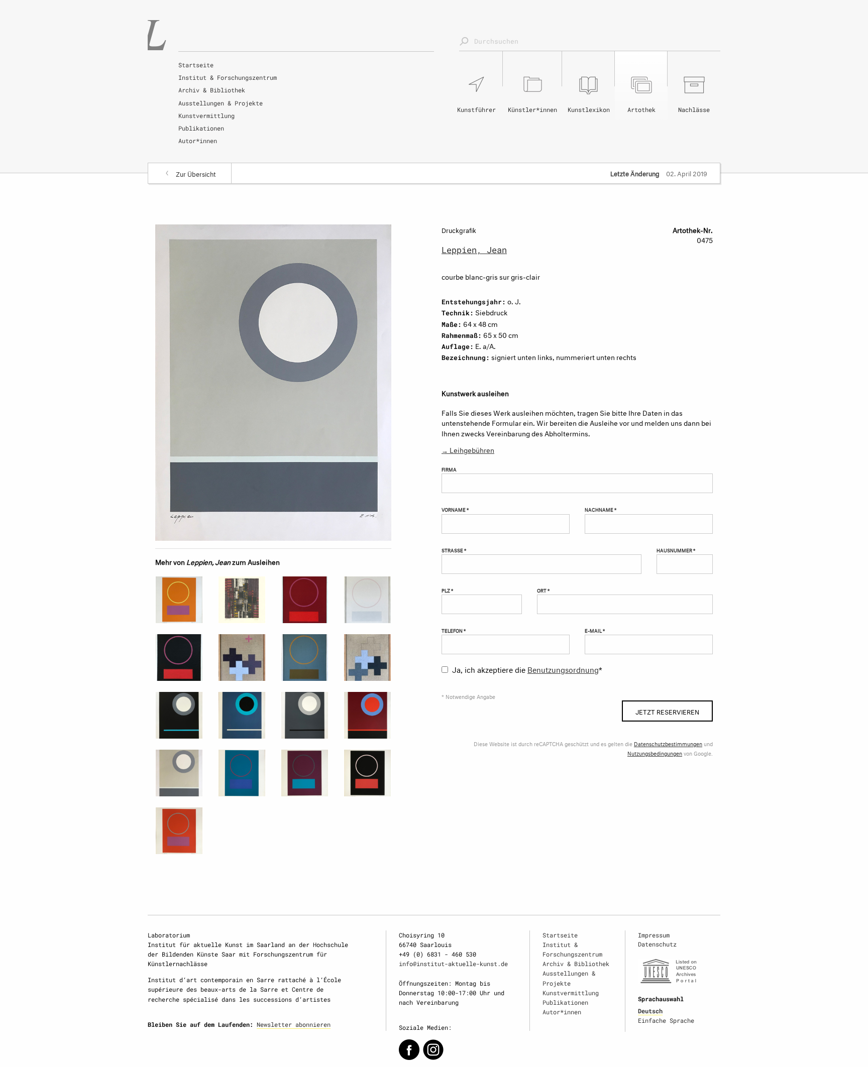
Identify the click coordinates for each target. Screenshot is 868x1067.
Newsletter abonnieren (294, 1024)
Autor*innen (197, 141)
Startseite (195, 65)
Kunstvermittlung (206, 115)
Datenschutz (657, 944)
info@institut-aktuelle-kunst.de (453, 964)
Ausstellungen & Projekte (220, 103)
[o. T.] (179, 600)
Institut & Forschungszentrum (227, 77)
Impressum (654, 935)
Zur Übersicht (196, 173)
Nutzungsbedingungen (654, 753)
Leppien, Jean (474, 250)
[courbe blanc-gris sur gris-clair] (273, 380)
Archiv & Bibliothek (211, 90)
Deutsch (650, 1011)
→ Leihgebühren (468, 449)
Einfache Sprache (666, 1020)
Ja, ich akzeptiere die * (527, 668)
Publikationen (201, 128)
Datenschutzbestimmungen (668, 743)
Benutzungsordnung (563, 668)
